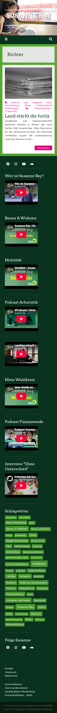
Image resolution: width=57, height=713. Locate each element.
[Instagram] (16, 164)
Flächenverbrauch (22, 546)
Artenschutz (11, 517)
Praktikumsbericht (26, 588)
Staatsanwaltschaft (44, 105)
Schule (30, 594)
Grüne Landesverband (16, 687)
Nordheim (11, 582)
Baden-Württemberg (16, 522)
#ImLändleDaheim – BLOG (18, 695)
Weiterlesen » (43, 148)
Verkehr (9, 614)
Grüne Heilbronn (13, 684)
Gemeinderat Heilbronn (33, 552)
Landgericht (37, 102)
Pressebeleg (42, 588)
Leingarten (24, 576)
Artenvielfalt (24, 517)
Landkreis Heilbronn (36, 570)
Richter (28, 105)
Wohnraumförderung (14, 624)
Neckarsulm (38, 576)
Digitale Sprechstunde (17, 540)
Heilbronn (15, 102)
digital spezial (37, 540)
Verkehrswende (22, 614)
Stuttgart (9, 607)
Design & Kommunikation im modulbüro (36, 709)
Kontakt (9, 668)
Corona (32, 535)
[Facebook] (8, 164)
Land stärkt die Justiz (27, 116)
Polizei (49, 102)
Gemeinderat (12, 551)
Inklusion (9, 571)
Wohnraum (40, 619)
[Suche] (50, 39)
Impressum (10, 672)
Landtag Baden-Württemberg (20, 691)
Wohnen (28, 619)
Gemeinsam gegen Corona (17, 557)
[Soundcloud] (32, 164)
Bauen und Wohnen (40, 529)
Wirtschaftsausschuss (14, 619)
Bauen (31, 523)
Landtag (10, 576)
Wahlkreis (36, 613)
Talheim (41, 607)
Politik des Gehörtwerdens (33, 582)
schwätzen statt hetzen (18, 600)
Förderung (37, 546)
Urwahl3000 (47, 705)
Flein (8, 546)
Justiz (26, 102)
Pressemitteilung (12, 105)
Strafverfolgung (11, 108)
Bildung (9, 535)
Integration (20, 571)
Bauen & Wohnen (17, 528)
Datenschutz (11, 675)
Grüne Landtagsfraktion (17, 564)
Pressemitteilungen (43, 108)
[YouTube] (24, 164)
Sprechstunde (39, 600)
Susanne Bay (28, 15)
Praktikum (11, 588)
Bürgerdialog (20, 535)
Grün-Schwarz (36, 557)
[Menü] (6, 39)
